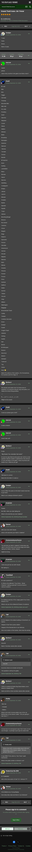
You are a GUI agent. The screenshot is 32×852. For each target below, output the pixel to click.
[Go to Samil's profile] (3, 82)
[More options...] (29, 34)
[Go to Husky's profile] (3, 699)
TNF (7, 615)
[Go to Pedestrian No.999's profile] (3, 772)
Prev (5, 26)
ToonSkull (9, 575)
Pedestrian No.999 (12, 771)
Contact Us (21, 846)
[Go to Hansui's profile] (3, 525)
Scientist (9, 503)
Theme (4, 846)
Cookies (28, 846)
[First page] (2, 26)
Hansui (8, 524)
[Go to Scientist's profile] (3, 504)
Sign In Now (16, 820)
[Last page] (30, 26)
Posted (13, 34)
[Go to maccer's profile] (3, 63)
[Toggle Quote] (4, 660)
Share (8, 829)
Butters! (9, 382)
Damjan (8, 33)
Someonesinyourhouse (14, 540)
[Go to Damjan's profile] (3, 34)
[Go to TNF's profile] (3, 615)
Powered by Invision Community (16, 849)
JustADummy (6, 19)
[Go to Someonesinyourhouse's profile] (3, 541)
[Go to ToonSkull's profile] (3, 576)
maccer (8, 62)
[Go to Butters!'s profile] (3, 383)
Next (26, 26)
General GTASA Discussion (20, 20)
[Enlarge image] (5, 370)
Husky (8, 698)
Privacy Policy (12, 846)
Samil (7, 81)
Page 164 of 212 (16, 26)
